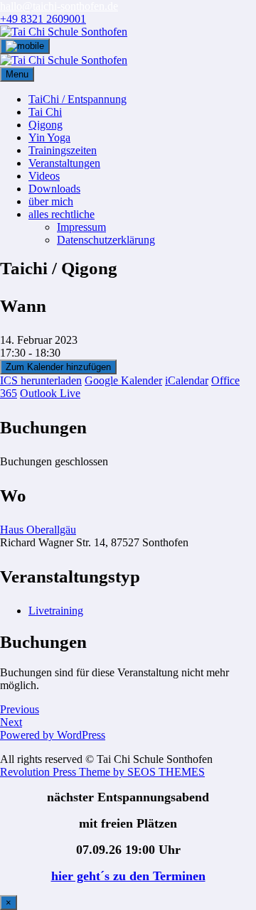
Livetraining (55, 611)
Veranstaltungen (64, 163)
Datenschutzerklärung (106, 240)
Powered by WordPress (52, 735)
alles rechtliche (61, 214)
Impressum (81, 227)
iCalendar (186, 380)
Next (11, 722)
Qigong (45, 125)
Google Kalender (123, 380)
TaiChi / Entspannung (77, 99)
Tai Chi (45, 112)
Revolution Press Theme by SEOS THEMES (102, 772)
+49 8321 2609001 (43, 19)
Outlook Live (50, 393)
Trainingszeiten (62, 150)
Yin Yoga (49, 137)
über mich (50, 201)
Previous (19, 709)
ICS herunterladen (41, 380)
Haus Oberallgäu (38, 530)
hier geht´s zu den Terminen (128, 876)
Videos (44, 176)
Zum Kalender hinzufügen (58, 367)
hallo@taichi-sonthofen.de (59, 6)
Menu (17, 74)
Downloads (54, 189)
